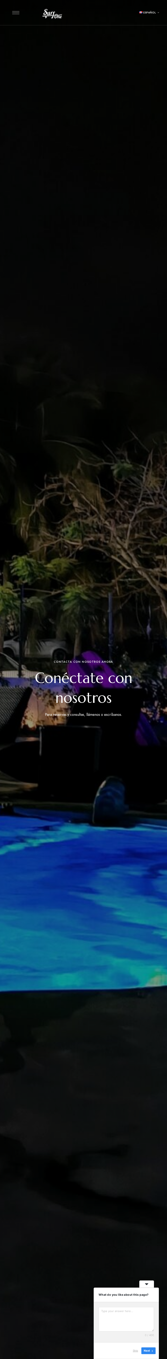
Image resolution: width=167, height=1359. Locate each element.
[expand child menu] (156, 12)
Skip (135, 1350)
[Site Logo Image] (52, 14)
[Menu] (15, 13)
